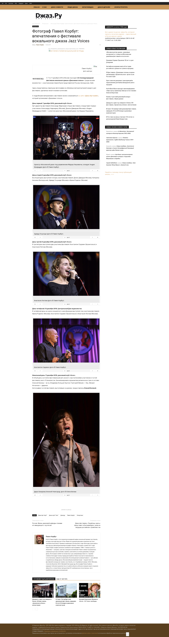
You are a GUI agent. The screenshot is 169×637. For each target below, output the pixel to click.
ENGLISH (37, 7)
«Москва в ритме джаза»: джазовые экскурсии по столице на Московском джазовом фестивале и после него (118, 54)
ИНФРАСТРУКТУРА (121, 7)
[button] (134, 7)
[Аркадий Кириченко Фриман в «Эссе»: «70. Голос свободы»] (89, 590)
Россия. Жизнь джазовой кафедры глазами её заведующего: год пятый (47, 524)
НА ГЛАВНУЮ (36, 23)
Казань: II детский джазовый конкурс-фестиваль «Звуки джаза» (118, 98)
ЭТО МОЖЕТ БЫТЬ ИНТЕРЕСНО (43, 579)
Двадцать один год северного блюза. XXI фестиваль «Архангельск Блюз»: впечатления (121, 104)
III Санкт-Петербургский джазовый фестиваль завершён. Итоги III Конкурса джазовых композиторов (121, 111)
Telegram (21, 3)
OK (6, 3)
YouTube (11, 3)
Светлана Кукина (111, 138)
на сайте (88, 96)
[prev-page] (33, 609)
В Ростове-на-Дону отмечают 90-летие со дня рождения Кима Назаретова (120, 118)
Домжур (63, 515)
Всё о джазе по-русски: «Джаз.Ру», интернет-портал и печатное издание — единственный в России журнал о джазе (120, 34)
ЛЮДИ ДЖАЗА (72, 7)
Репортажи (45, 23)
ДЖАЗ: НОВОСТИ (57, 7)
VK (2, 3)
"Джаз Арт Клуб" (42, 515)
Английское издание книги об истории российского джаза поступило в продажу (119, 67)
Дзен (26, 3)
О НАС (44, 7)
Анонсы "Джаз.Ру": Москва (86, 596)
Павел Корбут (40, 44)
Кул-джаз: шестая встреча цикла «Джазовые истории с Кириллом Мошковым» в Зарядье (119, 156)
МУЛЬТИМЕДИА (87, 7)
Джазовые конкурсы (61, 596)
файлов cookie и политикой (90, 633)
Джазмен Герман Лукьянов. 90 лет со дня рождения (119, 61)
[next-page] (36, 609)
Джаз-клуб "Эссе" (53, 515)
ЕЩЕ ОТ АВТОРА (62, 579)
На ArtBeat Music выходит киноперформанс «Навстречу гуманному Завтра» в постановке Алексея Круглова (121, 91)
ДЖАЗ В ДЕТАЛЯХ (104, 7)
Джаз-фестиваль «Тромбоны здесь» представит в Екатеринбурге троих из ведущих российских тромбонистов (87, 525)
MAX (31, 3)
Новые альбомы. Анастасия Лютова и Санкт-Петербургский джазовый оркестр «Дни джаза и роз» (120, 148)
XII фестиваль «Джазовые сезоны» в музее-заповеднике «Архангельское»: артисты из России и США (120, 74)
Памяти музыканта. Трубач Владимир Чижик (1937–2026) (120, 140)
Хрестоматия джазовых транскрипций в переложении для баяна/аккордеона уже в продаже (120, 82)
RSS (16, 3)
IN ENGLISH (62, 631)
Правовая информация (51, 631)
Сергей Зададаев (111, 163)
